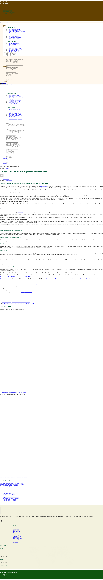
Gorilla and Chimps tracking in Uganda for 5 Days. (17, 126)
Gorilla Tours (5, 26)
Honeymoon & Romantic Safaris (12, 73)
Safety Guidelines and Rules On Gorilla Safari (14, 59)
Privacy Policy (5, 574)
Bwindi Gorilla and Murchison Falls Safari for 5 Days (18, 128)
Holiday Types (5, 66)
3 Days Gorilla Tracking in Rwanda (14, 132)
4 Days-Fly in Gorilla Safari (14, 38)
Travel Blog (5, 81)
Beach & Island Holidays (10, 152)
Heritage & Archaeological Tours (12, 67)
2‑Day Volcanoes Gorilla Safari (14, 44)
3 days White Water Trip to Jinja (15, 37)
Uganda (7, 123)
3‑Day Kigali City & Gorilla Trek (14, 113)
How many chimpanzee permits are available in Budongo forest (13, 477)
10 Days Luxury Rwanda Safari (14, 43)
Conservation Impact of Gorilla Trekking (13, 62)
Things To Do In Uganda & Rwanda (9, 12)
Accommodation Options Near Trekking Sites (14, 65)
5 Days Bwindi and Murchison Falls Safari (11, 497)
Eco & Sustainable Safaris (11, 72)
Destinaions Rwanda (17, 536)
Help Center (5, 575)
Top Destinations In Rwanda (7, 11)
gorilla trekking (20, 212)
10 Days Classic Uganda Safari (15, 100)
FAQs (7, 80)
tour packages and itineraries (26, 292)
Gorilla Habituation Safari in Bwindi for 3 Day (16, 125)
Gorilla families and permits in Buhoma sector (9, 485)
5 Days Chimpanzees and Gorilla (15, 30)
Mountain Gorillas (16, 539)
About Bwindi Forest (16, 540)
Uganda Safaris (16, 529)
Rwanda (7, 129)
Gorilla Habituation (16, 531)
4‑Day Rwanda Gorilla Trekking (15, 48)
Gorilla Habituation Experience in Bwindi (13, 55)
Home (4, 25)
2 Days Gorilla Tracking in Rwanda (14, 131)
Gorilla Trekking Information (8, 52)
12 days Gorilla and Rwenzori (14, 35)
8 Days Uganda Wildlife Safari (14, 32)
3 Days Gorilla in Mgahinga (14, 36)
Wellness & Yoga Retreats (11, 68)
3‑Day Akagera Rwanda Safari (14, 45)
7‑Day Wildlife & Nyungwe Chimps (15, 119)
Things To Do (15, 542)
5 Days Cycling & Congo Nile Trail (15, 49)
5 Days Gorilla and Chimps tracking (9, 495)
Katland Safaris (6, 179)
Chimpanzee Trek (16, 537)
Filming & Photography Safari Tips (8, 13)
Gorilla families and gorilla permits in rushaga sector (10, 486)
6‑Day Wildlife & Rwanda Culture (15, 51)
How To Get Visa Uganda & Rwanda (9, 14)
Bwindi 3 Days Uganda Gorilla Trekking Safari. (17, 124)
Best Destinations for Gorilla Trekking (13, 63)
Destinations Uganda (17, 535)
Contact (4, 576)
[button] (4, 8)
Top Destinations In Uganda (7, 10)
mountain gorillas (43, 186)
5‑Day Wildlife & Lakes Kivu (14, 50)
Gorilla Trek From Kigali (10, 54)
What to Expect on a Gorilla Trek (12, 60)
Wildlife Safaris (9, 75)
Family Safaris (8, 74)
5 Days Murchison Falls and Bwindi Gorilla (17, 31)
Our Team (7, 159)
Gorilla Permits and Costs (11, 53)
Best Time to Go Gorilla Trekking (12, 56)
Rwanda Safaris (16, 530)
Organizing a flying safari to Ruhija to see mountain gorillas (13, 392)
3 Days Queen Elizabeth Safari (14, 29)
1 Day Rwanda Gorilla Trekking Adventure (16, 130)
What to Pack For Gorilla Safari (12, 61)
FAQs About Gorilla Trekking (11, 58)
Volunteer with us (9, 79)
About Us (5, 76)
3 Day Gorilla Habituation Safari (9, 494)
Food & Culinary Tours (10, 69)
